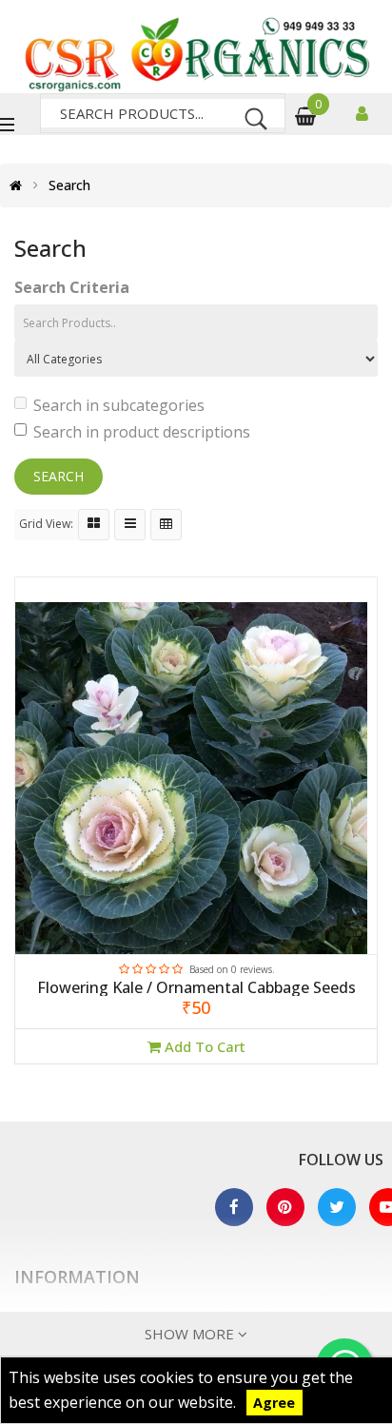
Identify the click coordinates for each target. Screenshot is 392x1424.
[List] (130, 524)
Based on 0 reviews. (232, 969)
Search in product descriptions (141, 431)
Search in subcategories (119, 405)
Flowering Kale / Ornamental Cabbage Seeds (196, 988)
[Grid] (93, 524)
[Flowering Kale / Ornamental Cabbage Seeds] (196, 778)
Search (69, 185)
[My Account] (364, 116)
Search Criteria (71, 287)
